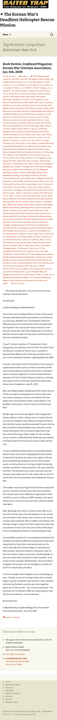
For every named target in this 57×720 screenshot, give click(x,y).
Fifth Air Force (32, 158)
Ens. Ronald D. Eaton (41, 149)
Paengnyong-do (17, 225)
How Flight (31, 172)
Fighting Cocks (45, 158)
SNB (19, 245)
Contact (9, 699)
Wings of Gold (8, 280)
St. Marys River (28, 245)
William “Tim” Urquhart (32, 277)
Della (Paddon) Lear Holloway (23, 146)
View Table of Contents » (16, 654)
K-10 (46, 181)
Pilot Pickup (29, 225)
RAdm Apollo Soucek (11, 231)
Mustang (24, 207)
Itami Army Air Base (39, 175)
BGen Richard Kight (31, 125)
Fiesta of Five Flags (18, 158)
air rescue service (33, 117)
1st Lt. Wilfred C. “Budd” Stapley (33, 88)
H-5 (37, 169)
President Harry (41, 225)
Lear (31, 187)
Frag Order (21, 161)
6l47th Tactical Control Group (37, 108)
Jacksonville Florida (11, 178)
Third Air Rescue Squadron (23, 251)
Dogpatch (22, 149)
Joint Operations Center (34, 181)
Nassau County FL (17, 219)
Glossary (9, 687)
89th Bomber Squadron (34, 114)
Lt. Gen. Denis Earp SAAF (30, 196)
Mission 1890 (42, 204)
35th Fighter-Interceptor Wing (22, 96)
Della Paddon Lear (43, 146)
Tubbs (22, 254)
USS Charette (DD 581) (23, 263)
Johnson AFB (17, 181)
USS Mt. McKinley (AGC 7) (16, 271)
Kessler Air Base (14, 184)
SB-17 (42, 239)
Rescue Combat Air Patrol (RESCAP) (35, 231)
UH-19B (6, 257)
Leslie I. (47, 187)
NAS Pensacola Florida (25, 213)
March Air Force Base (18, 198)
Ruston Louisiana (42, 236)
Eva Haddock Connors (32, 152)
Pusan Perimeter (9, 228)
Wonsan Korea (32, 280)
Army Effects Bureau (26, 123)
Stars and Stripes (42, 245)
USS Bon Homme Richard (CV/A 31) (37, 260)
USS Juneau (34, 268)
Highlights (10, 690)
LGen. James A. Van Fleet (20, 193)
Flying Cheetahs (9, 161)
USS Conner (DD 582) (41, 263)
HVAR (39, 172)
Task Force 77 (35, 248)
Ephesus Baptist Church (12, 152)
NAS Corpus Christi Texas (34, 210)
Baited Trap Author (13, 684)
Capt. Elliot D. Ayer (27, 134)
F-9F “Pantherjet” (21, 155)
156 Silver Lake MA (19, 79)
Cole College (31, 143)
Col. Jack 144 (33, 140)
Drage (29, 149)
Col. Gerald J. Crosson (18, 140)
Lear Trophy (38, 187)
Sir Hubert (13, 245)
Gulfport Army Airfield (21, 169)
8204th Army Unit (17, 114)
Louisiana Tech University (42, 193)
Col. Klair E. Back (18, 143)
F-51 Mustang (47, 152)
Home (8, 681)
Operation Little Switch (12, 222)
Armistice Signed (10, 123)
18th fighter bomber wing (38, 79)
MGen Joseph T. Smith (39, 201)
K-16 (51, 181)
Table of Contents (13, 693)
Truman (17, 254)
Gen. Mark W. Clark (31, 163)
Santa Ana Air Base (13, 239)
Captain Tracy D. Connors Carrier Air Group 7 (25, 137)
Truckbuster (8, 254)
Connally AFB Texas (46, 143)
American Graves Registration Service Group (30, 120)
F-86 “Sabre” (8, 155)
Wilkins (19, 277)
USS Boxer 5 (8, 263)
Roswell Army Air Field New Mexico (20, 236)
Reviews (24, 76)
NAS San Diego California (24, 216)
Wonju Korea (20, 280)
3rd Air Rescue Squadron (32, 99)
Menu (5, 34)
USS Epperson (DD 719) (23, 266)
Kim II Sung (26, 184)
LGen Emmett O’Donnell (32, 190)
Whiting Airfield (9, 277)
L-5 (27, 187)
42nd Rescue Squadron (12, 105)
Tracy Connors (18, 283)
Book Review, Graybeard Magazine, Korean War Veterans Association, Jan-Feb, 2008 (28, 68)
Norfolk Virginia (31, 219)
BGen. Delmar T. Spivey (27, 128)
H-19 (33, 169)
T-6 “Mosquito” (23, 248)
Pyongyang (22, 228)
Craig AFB (7, 146)
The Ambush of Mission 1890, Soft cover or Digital (17, 661)
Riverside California (11, 233)
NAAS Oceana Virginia (38, 207)
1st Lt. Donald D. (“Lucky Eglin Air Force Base (31, 85)
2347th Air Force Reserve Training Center (25, 93)
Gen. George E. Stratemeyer (38, 161)
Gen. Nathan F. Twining (20, 166)
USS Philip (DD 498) (35, 271)
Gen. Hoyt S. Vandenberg (13, 163)
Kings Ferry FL (37, 184)
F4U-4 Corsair (34, 155)
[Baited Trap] (28, 4)
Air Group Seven (18, 117)
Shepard (35, 242)
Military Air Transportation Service (22, 204)
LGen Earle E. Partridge (12, 190)
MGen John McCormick (19, 201)
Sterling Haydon (9, 248)
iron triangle (25, 175)
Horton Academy (19, 172)
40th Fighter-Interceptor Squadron (38, 102)
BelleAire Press (12, 702)
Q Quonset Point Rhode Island (40, 228)
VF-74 (51, 274)
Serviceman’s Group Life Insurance (17, 242)
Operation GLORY (45, 219)
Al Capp (45, 117)
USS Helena (24, 268)
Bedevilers (18, 125)
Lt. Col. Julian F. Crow (11, 196)
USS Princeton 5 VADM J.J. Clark (35, 274)
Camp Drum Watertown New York (29, 131)
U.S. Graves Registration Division (39, 254)
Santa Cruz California (30, 239)
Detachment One (10, 149)
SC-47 (48, 239)
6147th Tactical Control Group (35, 105)
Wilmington (46, 277)
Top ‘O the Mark (41, 251)
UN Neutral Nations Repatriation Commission (28, 257)
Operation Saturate (31, 222)
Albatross (7, 120)
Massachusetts (34, 198)
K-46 (4, 184)
